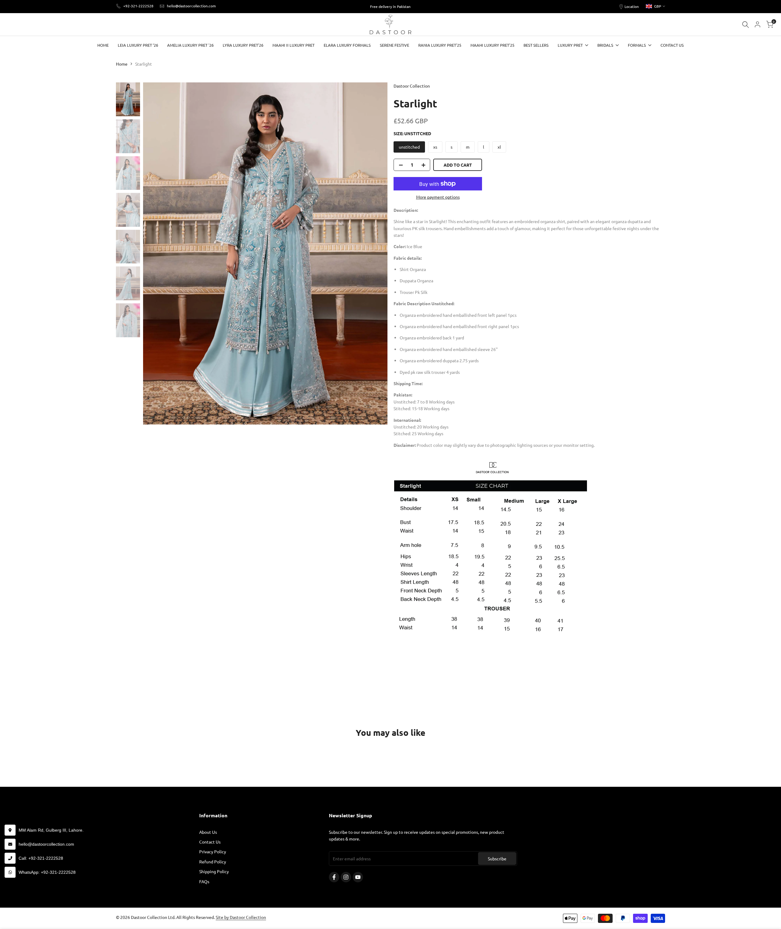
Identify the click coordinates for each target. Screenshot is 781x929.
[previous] (155, 254)
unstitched (409, 147)
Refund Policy (212, 861)
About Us (208, 832)
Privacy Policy (212, 851)
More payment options (438, 197)
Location (631, 6)
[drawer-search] (745, 24)
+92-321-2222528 (138, 5)
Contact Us (210, 841)
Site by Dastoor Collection (241, 917)
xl (499, 147)
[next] (375, 254)
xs (435, 147)
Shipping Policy (214, 871)
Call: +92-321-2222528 (41, 858)
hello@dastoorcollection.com (191, 5)
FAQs (204, 881)
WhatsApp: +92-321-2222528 (47, 872)
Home (122, 64)
